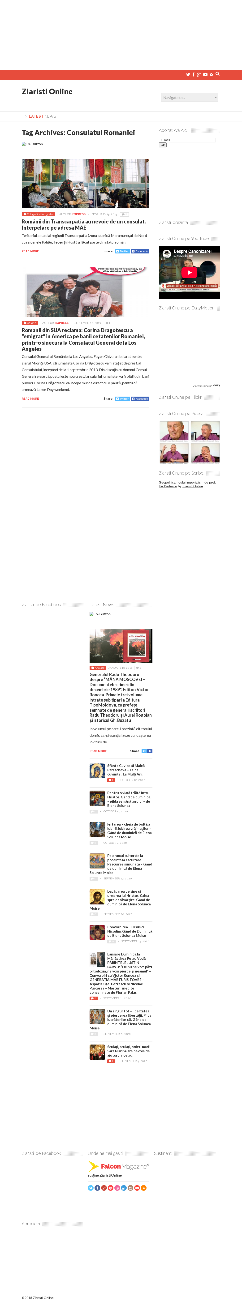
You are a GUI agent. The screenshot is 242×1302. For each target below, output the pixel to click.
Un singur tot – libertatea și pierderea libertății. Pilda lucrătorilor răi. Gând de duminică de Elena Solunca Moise (120, 1019)
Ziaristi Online (47, 91)
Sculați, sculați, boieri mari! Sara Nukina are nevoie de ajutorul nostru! (129, 1051)
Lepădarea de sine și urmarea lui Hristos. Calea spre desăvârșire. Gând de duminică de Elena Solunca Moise (120, 899)
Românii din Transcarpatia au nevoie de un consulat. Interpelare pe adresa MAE (84, 224)
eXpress (79, 214)
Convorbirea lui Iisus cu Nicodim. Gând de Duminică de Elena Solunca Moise (129, 931)
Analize (99, 667)
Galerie (31, 323)
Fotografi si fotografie (40, 214)
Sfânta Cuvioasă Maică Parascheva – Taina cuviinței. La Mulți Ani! (126, 769)
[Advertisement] (121, 33)
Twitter (124, 251)
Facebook (142, 251)
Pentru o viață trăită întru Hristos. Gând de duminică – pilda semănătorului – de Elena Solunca (128, 799)
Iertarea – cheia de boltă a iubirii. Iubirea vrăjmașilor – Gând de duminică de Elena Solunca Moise (129, 830)
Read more (30, 251)
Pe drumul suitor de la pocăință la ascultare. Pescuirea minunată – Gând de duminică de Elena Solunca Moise (121, 864)
